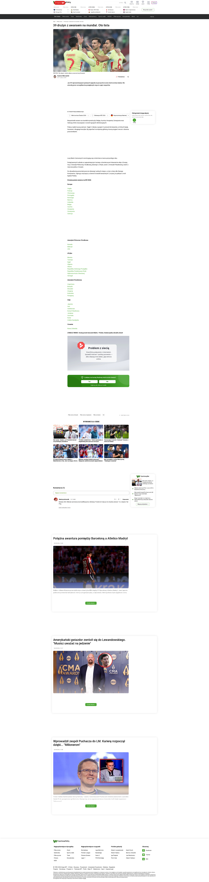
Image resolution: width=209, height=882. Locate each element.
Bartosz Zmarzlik (131, 853)
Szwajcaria (71, 211)
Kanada (69, 244)
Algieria (69, 264)
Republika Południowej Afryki (76, 271)
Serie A (97, 855)
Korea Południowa (73, 311)
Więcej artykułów (142, 504)
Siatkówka (79, 16)
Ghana (69, 266)
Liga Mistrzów (99, 850)
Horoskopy (62, 869)
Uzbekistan (71, 308)
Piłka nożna (65, 16)
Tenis (72, 16)
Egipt (69, 262)
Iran (68, 306)
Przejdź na (58, 2)
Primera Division (85, 855)
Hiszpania (70, 209)
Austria (69, 207)
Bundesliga (98, 853)
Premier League (85, 853)
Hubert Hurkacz (130, 858)
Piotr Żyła (114, 858)
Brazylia (70, 286)
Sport (103, 869)
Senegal (70, 276)
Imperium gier (109, 869)
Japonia (70, 304)
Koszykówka (126, 16)
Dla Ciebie (57, 16)
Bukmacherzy (92, 16)
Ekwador (70, 289)
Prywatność (83, 867)
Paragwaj (70, 295)
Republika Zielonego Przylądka (77, 269)
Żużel (85, 16)
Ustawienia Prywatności (95, 867)
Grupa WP (64, 867)
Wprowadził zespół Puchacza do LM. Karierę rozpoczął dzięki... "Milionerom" (143, 494)
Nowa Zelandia (72, 328)
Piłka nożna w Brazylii (73, 415)
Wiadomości (96, 869)
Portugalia (70, 195)
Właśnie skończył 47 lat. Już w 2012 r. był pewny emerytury (144, 488)
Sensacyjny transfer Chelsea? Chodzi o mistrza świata (116, 440)
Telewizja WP (78, 869)
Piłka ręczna (117, 16)
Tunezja (70, 260)
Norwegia (70, 197)
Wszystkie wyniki (147, 9)
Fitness (56, 858)
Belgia (69, 204)
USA (68, 249)
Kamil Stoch (129, 850)
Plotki (84, 869)
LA (137, 16)
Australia (70, 315)
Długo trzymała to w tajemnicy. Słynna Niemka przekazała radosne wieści (143, 499)
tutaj (85, 878)
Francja (69, 191)
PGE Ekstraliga (99, 858)
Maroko (69, 257)
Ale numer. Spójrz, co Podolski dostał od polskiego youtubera (64, 440)
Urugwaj (70, 291)
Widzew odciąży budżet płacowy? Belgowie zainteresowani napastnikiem (91, 460)
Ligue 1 (83, 858)
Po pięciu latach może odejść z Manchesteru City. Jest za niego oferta (65, 460)
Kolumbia (70, 293)
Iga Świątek (114, 855)
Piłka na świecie (96, 415)
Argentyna (70, 284)
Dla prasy (76, 867)
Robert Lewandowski (117, 850)
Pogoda (55, 869)
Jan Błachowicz (130, 855)
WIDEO (110, 16)
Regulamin (112, 867)
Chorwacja (70, 193)
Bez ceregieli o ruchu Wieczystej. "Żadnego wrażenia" (114, 460)
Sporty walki (102, 16)
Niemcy (69, 200)
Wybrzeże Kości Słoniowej (76, 273)
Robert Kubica (115, 853)
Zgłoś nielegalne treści (64, 507)
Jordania (70, 313)
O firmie (70, 867)
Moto (133, 16)
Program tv (70, 869)
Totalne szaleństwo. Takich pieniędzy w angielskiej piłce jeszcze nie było (91, 440)
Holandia (70, 202)
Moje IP (90, 869)
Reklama (105, 867)
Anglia (69, 188)
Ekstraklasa (84, 850)
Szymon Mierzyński (63, 76)
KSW (55, 860)
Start (54, 21)
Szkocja (70, 213)
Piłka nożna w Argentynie (85, 415)
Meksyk (69, 247)
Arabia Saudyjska (73, 320)
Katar (69, 318)
